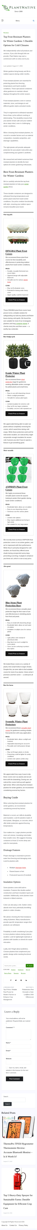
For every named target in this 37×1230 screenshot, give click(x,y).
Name (8, 1043)
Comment (10, 1027)
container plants (21, 323)
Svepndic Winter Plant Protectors (17, 723)
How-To (28, 970)
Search (5, 1096)
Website (8, 1058)
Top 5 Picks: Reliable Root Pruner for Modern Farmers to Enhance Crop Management (10, 994)
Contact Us (13, 1225)
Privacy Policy (23, 1225)
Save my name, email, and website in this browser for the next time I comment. (17, 1070)
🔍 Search (29, 965)
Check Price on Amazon (16, 300)
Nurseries (16, 973)
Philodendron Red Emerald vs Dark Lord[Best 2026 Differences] (28, 993)
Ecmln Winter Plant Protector (15, 374)
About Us (4, 1225)
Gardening (21, 970)
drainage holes (20, 868)
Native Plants (7, 973)
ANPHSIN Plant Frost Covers (17, 488)
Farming (13, 970)
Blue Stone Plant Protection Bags (14, 604)
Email (8, 1050)
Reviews (6, 33)
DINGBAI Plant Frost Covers (16, 252)
